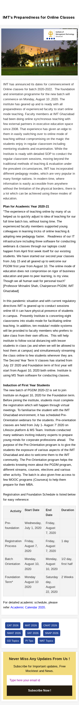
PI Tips (29, 640)
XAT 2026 (33, 633)
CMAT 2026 (50, 625)
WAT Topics (46, 640)
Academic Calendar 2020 (27, 607)
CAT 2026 (13, 625)
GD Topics (13, 640)
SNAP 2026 (51, 633)
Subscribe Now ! (39, 690)
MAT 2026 (31, 625)
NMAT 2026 (14, 633)
